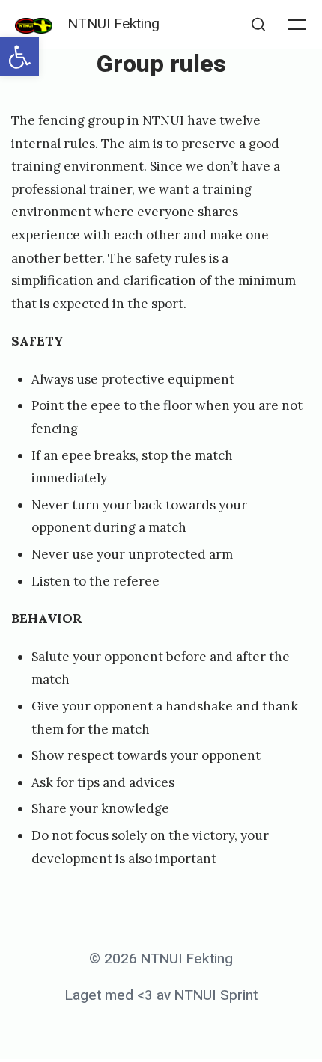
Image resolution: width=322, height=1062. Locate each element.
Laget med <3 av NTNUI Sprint (161, 995)
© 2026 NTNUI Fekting (161, 958)
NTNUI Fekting (113, 23)
